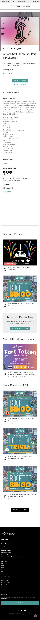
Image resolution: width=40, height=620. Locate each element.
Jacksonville (4, 585)
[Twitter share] (4, 172)
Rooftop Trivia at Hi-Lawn (15, 458)
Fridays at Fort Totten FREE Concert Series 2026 (21, 374)
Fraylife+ (36, 1)
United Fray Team (6, 544)
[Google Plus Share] (18, 610)
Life (2, 572)
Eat (2, 563)
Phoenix (3, 587)
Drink (2, 565)
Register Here (20, 80)
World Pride (11, 269)
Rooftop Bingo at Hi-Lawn (15, 306)
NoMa (5, 163)
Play (2, 574)
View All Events (20, 510)
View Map (7, 192)
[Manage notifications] (35, 615)
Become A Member (6, 552)
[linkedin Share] (10, 172)
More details (7, 73)
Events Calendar (5, 576)
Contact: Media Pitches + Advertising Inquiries (13, 557)
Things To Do (5, 1)
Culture (3, 570)
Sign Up (20, 603)
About (2, 542)
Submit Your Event (20, 328)
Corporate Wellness (6, 555)
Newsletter (21, 1)
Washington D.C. (5, 583)
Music (2, 567)
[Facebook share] (7, 172)
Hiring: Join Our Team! (7, 546)
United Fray (4, 589)
